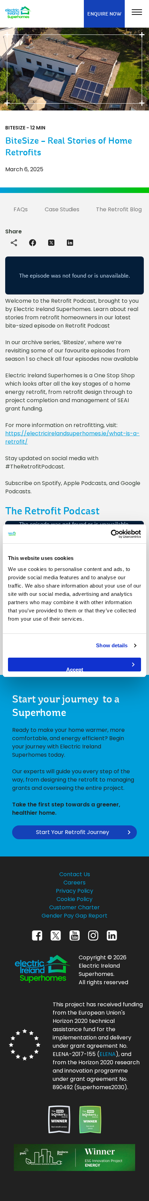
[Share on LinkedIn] (70, 242)
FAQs (21, 209)
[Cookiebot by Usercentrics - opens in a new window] (110, 534)
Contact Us (74, 874)
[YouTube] (74, 942)
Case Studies (62, 209)
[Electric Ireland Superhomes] (18, 14)
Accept (74, 669)
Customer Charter (74, 907)
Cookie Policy (74, 899)
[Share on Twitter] (51, 242)
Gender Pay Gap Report (74, 916)
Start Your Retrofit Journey (72, 832)
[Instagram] (93, 942)
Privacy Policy (74, 891)
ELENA (107, 1054)
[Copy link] (14, 243)
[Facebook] (37, 942)
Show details (112, 645)
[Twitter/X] (55, 942)
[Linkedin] (112, 942)
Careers (74, 883)
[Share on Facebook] (32, 242)
